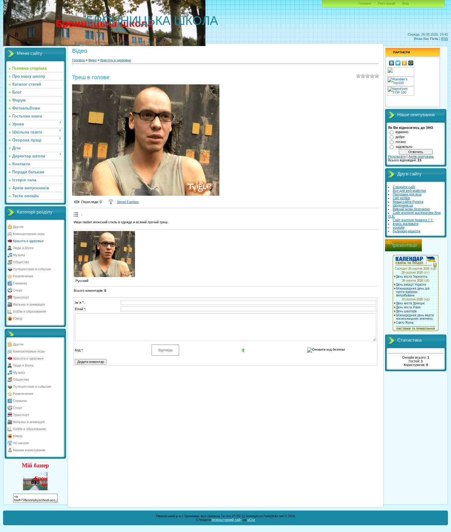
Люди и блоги (23, 248)
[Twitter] (398, 63)
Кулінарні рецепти (406, 231)
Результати (397, 156)
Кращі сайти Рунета (408, 201)
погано (400, 142)
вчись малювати (405, 224)
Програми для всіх (407, 194)
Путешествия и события (32, 269)
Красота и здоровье (28, 241)
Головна (364, 3)
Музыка (19, 255)
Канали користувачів (29, 450)
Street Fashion (128, 202)
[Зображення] (104, 254)
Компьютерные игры (29, 234)
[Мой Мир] (411, 63)
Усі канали (21, 443)
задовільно (403, 146)
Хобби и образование (29, 311)
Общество (21, 262)
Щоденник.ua (403, 205)
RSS (444, 38)
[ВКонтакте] (391, 63)
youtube (399, 227)
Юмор (17, 318)
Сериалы (20, 283)
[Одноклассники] (404, 63)
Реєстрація (386, 3)
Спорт (17, 290)
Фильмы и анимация (29, 304)
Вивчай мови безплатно (411, 209)
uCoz (251, 520)
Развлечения (23, 276)
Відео (92, 60)
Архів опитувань (421, 156)
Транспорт (21, 297)
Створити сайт (404, 187)
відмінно (401, 132)
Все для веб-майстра (409, 190)
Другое (18, 227)
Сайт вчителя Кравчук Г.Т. (413, 220)
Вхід (405, 3)
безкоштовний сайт (227, 520)
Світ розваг (401, 198)
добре (400, 137)
